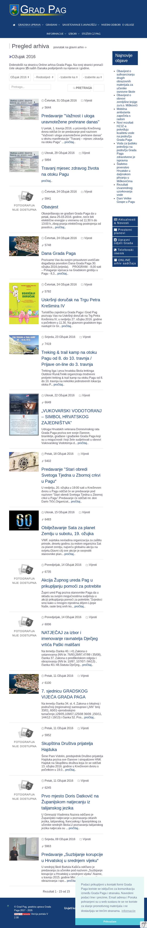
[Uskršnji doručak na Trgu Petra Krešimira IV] (24, 303)
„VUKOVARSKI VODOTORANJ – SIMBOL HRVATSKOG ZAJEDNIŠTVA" (71, 416)
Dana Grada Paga (58, 253)
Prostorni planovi (123, 231)
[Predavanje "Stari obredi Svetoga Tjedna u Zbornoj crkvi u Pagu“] (24, 461)
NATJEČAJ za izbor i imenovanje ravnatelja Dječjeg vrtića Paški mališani (69, 638)
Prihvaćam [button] (109, 921)
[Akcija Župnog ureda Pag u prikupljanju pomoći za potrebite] (24, 574)
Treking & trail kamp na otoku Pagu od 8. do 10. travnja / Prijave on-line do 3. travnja (69, 358)
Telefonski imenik (124, 251)
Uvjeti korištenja (75, 908)
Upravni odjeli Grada (123, 241)
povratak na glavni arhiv (68, 47)
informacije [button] (129, 910)
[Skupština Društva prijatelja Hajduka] (24, 737)
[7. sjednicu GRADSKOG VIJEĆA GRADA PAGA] (24, 683)
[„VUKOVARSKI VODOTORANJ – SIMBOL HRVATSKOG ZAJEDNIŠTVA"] (24, 414)
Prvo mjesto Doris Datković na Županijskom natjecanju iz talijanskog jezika (70, 802)
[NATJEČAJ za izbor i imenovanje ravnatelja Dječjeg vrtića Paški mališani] (24, 626)
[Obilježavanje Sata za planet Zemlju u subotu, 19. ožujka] (24, 520)
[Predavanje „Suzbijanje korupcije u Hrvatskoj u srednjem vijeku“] (24, 848)
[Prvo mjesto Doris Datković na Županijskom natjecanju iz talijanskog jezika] (24, 790)
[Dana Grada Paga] (24, 245)
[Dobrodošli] (14, 25)
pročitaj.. (70, 142)
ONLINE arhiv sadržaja (125, 262)
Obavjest (49, 206)
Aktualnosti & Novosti (125, 221)
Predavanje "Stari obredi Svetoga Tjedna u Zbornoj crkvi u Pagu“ (70, 475)
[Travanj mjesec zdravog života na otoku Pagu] (24, 161)
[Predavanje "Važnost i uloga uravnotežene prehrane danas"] (24, 109)
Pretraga (83, 87)
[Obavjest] (24, 201)
